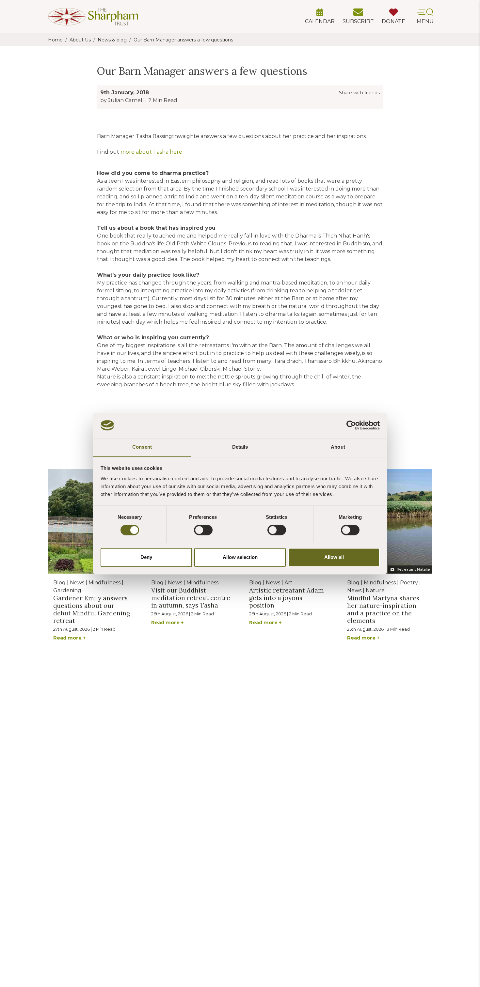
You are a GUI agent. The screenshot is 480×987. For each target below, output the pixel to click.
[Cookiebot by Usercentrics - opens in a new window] (351, 425)
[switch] (203, 530)
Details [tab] (240, 447)
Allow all (334, 557)
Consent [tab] (142, 447)
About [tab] (338, 447)
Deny (146, 557)
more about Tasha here (151, 152)
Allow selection (240, 557)
